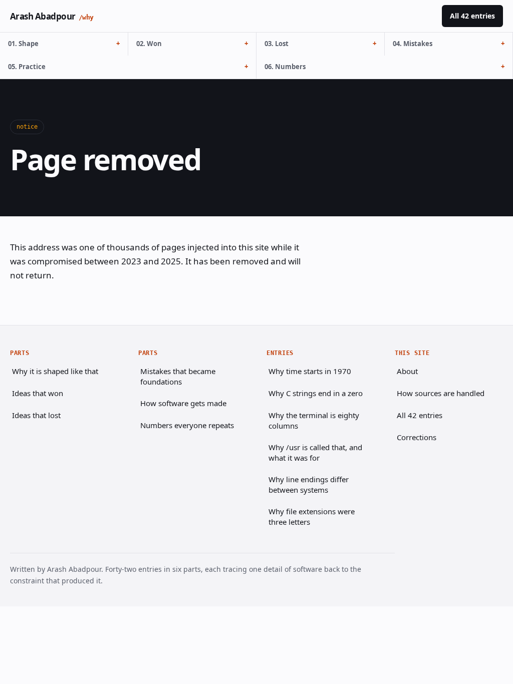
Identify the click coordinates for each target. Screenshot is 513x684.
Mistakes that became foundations (177, 376)
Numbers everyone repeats (187, 425)
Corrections (416, 437)
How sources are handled (440, 393)
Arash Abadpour (52, 16)
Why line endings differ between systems (309, 484)
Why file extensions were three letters (312, 516)
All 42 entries (472, 16)
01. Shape (23, 43)
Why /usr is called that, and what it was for (315, 452)
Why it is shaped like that (55, 371)
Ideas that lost (36, 415)
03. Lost (277, 43)
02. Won (149, 43)
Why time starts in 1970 (310, 371)
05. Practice (27, 66)
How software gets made (183, 403)
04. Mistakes (412, 43)
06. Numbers (285, 66)
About (407, 371)
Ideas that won (37, 393)
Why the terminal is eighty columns (314, 420)
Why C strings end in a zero (316, 393)
